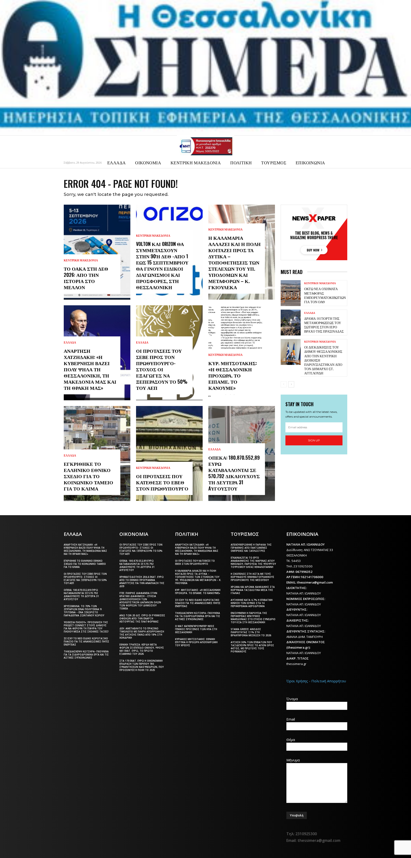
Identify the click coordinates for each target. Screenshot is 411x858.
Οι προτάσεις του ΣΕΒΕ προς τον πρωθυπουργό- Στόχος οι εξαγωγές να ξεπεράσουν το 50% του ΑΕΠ (161, 369)
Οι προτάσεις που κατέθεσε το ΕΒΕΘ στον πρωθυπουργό (162, 482)
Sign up (314, 440)
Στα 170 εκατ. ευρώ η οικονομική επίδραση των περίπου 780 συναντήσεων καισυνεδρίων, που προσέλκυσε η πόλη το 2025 (141, 665)
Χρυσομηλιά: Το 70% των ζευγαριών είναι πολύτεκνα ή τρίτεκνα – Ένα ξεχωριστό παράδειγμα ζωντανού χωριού (84, 610)
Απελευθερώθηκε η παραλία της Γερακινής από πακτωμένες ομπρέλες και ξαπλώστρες (251, 547)
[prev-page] (284, 384)
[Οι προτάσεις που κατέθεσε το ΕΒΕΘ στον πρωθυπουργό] (169, 453)
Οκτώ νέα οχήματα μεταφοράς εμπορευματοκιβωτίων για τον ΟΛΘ (325, 295)
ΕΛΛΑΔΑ (70, 342)
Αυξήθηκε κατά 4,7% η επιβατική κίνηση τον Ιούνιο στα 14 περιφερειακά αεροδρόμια (252, 603)
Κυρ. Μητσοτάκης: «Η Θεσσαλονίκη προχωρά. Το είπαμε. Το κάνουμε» (232, 375)
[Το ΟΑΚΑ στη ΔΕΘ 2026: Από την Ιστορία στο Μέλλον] (97, 252)
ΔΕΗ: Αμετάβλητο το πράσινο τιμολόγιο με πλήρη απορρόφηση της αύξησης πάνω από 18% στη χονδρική (141, 633)
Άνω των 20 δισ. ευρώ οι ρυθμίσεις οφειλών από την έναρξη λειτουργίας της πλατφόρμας (142, 618)
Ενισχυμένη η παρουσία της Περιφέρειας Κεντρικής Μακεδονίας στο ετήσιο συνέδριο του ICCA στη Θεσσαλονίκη (253, 617)
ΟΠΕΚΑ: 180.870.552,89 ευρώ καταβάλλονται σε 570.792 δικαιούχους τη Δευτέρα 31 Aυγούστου (234, 473)
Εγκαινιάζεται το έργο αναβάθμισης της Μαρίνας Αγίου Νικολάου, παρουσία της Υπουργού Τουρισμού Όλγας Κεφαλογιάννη (253, 562)
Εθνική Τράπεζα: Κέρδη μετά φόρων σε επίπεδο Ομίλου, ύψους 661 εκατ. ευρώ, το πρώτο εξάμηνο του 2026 (141, 649)
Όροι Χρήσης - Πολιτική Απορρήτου (316, 681)
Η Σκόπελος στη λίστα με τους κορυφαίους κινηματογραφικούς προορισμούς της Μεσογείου (252, 577)
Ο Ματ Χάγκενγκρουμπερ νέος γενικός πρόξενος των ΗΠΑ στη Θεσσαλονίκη (196, 629)
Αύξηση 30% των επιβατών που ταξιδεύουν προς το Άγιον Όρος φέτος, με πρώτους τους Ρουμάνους (252, 647)
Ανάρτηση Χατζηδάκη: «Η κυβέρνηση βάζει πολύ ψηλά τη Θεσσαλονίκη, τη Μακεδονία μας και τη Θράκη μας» (90, 369)
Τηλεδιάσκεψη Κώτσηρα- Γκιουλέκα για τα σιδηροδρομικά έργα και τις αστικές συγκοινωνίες (86, 654)
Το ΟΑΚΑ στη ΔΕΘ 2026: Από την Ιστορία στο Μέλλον (86, 278)
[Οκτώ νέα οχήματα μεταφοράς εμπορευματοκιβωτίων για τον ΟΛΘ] (291, 293)
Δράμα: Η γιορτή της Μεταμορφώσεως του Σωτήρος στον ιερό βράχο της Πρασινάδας (324, 325)
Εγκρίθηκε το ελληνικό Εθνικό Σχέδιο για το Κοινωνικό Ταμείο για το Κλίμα (88, 476)
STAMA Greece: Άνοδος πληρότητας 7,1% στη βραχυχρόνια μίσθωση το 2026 (251, 632)
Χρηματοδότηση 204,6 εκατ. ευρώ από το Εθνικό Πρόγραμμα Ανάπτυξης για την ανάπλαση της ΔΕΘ (141, 581)
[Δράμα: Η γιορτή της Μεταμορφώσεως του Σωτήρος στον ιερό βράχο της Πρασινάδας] (291, 322)
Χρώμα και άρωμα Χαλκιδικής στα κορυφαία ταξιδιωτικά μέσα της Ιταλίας (253, 590)
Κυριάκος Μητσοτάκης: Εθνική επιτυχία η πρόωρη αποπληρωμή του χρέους (196, 642)
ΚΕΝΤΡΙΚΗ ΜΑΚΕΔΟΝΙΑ (81, 260)
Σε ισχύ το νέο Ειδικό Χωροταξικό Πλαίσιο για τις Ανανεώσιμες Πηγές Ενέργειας (86, 641)
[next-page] (291, 384)
